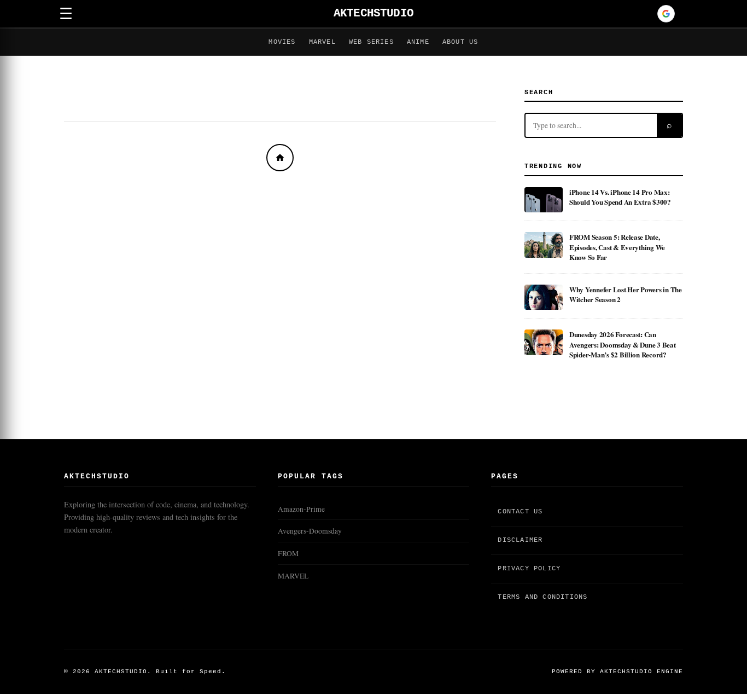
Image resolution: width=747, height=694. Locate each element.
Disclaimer (520, 540)
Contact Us (520, 512)
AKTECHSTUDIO (373, 13)
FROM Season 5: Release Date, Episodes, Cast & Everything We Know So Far (617, 247)
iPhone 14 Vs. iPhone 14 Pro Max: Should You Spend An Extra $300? (620, 197)
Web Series (371, 42)
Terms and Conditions (542, 597)
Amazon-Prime (301, 509)
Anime (418, 42)
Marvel (322, 42)
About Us (460, 42)
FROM (288, 553)
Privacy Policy (529, 568)
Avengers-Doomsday (310, 531)
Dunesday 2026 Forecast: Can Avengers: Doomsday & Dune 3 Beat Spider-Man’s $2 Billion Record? (622, 344)
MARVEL (293, 576)
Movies (282, 42)
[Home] (280, 157)
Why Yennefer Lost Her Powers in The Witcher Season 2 (625, 294)
